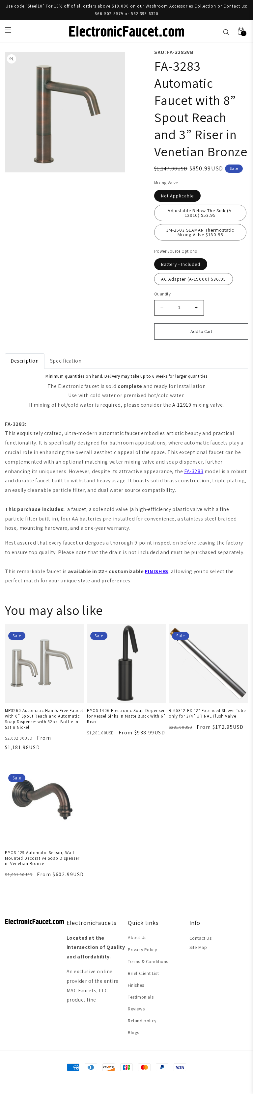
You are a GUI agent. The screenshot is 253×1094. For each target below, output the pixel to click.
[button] (8, 30)
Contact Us (200, 938)
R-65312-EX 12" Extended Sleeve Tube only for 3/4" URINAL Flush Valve (207, 713)
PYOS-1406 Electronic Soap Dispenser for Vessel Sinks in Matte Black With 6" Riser (126, 716)
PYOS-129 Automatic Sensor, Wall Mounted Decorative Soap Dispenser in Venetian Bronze (42, 858)
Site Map (198, 947)
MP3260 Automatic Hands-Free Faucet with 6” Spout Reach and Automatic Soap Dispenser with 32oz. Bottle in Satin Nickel (44, 719)
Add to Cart (201, 331)
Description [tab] (25, 360)
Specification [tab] (66, 360)
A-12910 (181, 404)
